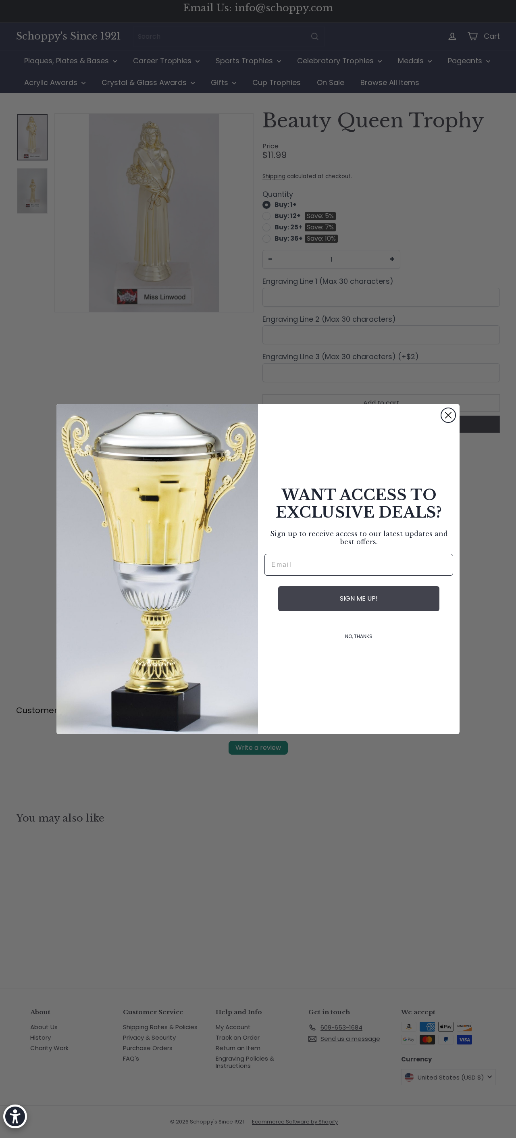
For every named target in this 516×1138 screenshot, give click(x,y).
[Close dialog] (448, 415)
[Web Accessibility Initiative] (15, 1116)
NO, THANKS (358, 636)
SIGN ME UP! (359, 598)
